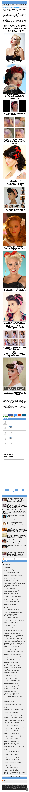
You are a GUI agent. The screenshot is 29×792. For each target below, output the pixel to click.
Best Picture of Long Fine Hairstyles (11, 586)
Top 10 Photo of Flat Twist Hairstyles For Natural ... (14, 773)
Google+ (19, 414)
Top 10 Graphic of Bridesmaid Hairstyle (12, 590)
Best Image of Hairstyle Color (10, 691)
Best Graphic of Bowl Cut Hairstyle (11, 622)
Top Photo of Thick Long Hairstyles (11, 769)
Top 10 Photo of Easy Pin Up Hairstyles (12, 710)
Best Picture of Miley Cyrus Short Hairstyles (13, 630)
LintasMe (12, 416)
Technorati (5, 416)
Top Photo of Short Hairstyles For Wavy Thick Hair (14, 736)
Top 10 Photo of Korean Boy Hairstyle (11, 723)
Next (23, 490)
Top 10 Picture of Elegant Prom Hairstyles (12, 596)
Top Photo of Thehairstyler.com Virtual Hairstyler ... (14, 638)
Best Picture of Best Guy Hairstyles (11, 611)
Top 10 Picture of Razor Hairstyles (11, 754)
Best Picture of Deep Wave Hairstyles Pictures (13, 635)
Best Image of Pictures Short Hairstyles (12, 760)
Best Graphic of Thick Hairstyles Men (11, 599)
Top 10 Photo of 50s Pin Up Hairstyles (11, 722)
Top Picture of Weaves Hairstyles (10, 748)
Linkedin (24, 414)
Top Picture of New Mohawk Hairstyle (11, 609)
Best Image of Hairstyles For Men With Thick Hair (14, 714)
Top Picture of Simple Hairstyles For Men (12, 582)
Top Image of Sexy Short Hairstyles (11, 712)
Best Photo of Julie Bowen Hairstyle (11, 593)
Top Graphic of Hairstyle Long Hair (11, 767)
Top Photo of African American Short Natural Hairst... (14, 720)
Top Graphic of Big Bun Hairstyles (14, 539)
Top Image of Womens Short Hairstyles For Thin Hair (13, 509)
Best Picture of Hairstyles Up (10, 701)
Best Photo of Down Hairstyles (10, 604)
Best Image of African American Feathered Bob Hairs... (15, 598)
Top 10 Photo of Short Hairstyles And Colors (13, 612)
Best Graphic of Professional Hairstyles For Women (14, 772)
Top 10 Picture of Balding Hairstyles (11, 730)
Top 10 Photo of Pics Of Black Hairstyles (12, 652)
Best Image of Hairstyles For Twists (11, 683)
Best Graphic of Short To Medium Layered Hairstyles (14, 578)
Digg (9, 416)
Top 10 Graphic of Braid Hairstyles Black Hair (13, 573)
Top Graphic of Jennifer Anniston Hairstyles (12, 681)
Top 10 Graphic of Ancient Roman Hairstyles (16, 533)
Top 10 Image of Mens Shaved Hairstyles (12, 601)
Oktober (7, 567)
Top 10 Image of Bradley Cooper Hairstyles (12, 577)
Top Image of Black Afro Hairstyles (11, 725)
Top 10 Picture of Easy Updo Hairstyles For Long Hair (14, 602)
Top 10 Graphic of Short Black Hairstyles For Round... (14, 641)
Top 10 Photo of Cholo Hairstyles (14, 504)
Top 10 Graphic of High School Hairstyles (12, 607)
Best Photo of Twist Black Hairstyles (11, 749)
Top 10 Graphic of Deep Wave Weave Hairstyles (13, 619)
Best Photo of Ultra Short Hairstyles (11, 631)
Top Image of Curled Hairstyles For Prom (12, 764)
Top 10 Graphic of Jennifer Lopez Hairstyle (12, 585)
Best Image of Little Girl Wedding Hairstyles (12, 570)
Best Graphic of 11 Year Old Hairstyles (11, 733)
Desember (7, 564)
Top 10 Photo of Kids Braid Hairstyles (11, 751)
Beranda (15, 491)
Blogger (19, 776)
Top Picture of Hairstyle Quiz (10, 673)
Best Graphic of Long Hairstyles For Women (13, 717)
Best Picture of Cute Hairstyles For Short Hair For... (14, 643)
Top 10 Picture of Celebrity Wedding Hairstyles (13, 715)
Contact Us (14, 786)
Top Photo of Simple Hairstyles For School (12, 659)
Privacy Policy (21, 785)
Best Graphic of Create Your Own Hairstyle (12, 667)
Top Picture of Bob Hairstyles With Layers (12, 636)
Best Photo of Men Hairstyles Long (11, 756)
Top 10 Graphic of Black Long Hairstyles (12, 657)
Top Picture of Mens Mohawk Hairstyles (12, 633)
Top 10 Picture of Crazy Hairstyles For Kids (12, 623)
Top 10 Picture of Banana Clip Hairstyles (12, 594)
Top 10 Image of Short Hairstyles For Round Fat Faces (15, 620)
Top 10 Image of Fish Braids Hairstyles (12, 572)
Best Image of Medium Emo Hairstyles (11, 707)
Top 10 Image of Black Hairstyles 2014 (11, 694)
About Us (8, 785)
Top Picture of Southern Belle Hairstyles (15, 552)
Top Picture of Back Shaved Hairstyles (11, 617)
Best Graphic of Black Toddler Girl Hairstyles (13, 735)
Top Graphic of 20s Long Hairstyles (11, 689)
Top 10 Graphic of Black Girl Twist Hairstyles (13, 656)
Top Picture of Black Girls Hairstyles (11, 677)
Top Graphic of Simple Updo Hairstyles (11, 765)
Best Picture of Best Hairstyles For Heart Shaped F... (14, 746)
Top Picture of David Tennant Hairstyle (15, 498)
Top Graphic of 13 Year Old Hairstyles (11, 759)
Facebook (11, 414)
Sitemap (12, 785)
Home (3, 4)
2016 (5, 562)
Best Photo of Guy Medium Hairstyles (11, 741)
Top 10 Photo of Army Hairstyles (10, 628)
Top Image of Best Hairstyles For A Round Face (13, 699)
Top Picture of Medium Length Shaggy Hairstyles (13, 696)
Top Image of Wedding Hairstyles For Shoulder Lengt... (15, 680)
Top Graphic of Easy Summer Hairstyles (12, 664)
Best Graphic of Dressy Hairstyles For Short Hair (13, 648)
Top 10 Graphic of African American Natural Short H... (14, 651)
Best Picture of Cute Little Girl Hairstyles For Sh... (14, 709)
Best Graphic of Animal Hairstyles (14, 522)
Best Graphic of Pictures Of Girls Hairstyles (12, 646)
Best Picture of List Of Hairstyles (10, 702)
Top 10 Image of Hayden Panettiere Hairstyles (13, 665)
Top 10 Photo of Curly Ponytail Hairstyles (12, 615)
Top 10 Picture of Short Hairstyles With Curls (13, 757)
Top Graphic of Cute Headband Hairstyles (12, 669)
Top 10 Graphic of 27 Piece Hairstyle (11, 625)
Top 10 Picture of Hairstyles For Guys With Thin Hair (14, 583)
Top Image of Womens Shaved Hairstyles (12, 762)
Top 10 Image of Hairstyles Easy (10, 614)
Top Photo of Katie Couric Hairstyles (11, 770)
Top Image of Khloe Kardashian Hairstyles (12, 738)
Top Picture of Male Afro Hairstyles (11, 686)
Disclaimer (17, 785)
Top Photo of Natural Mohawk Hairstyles (12, 744)
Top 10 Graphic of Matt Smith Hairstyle (12, 670)
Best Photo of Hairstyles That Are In (11, 591)
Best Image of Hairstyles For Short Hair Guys (13, 569)
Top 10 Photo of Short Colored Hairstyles (12, 728)
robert (4, 780)
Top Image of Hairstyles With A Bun (11, 588)
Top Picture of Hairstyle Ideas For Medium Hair (13, 627)
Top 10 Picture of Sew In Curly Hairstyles (12, 739)
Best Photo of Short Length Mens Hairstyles (13, 575)
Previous (7, 490)
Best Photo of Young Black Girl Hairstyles (12, 698)
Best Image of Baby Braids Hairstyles (11, 640)
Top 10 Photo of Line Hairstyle (10, 675)
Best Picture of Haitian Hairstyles (10, 672)
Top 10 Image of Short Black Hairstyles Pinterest (13, 704)
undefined (10, 420)
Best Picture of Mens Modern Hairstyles (12, 685)
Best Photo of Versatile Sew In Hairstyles (12, 743)
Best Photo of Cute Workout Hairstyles (11, 688)
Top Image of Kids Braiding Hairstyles (11, 693)
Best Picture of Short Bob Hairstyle (11, 662)
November (7, 565)
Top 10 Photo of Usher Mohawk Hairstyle (12, 752)
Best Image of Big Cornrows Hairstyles (11, 580)
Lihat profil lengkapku (7, 782)
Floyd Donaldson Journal (15, 787)
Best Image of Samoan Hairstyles (14, 528)
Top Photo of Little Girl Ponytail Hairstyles (12, 706)
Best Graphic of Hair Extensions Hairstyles (12, 654)
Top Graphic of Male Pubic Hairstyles (11, 649)
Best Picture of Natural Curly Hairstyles (12, 660)
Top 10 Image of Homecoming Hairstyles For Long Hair (15, 727)
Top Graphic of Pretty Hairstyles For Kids (12, 731)
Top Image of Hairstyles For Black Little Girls (13, 719)
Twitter (15, 414)
